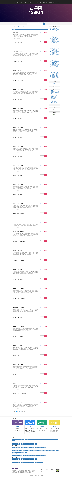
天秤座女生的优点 (16, 355)
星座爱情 (50, 2)
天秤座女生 (25, 26)
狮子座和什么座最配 (56, 41)
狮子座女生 (55, 40)
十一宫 (39, 455)
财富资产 (41, 439)
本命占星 (14, 2)
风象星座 (17, 452)
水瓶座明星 (51, 61)
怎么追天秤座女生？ (53, 98)
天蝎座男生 (52, 50)
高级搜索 (40, 22)
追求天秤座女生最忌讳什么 (18, 307)
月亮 (15, 447)
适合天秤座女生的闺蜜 (17, 51)
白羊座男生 (53, 28)
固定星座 (45, 450)
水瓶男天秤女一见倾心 (17, 32)
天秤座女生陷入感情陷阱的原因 (19, 298)
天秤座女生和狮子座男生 (18, 156)
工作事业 (48, 439)
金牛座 (50, 30)
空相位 (42, 447)
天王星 (28, 447)
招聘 (41, 471)
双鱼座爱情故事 (53, 65)
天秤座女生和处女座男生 (18, 175)
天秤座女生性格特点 (17, 222)
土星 (25, 447)
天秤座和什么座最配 (56, 48)
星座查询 (40, 2)
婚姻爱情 (45, 439)
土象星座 (14, 452)
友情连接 (14, 440)
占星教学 (37, 2)
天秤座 (29, 450)
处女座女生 (55, 43)
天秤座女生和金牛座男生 (18, 108)
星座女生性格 (56, 66)
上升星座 (23, 452)
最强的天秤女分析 (53, 90)
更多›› (45, 447)
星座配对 (44, 2)
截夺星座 (51, 450)
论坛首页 (17, 439)
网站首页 (14, 439)
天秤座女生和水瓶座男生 (18, 165)
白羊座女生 (57, 28)
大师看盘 (54, 81)
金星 (19, 447)
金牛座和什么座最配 (56, 31)
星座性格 (56, 65)
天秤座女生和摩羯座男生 (18, 146)
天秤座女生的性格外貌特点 (18, 89)
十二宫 (42, 455)
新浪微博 (47, 469)
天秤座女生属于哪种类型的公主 (55, 92)
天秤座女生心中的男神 (17, 317)
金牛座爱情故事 (53, 32)
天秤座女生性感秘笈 (17, 374)
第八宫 (31, 455)
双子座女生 (53, 75)
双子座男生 (57, 75)
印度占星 (26, 2)
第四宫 (21, 455)
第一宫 (13, 455)
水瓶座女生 (55, 60)
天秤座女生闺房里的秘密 (18, 279)
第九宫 (34, 455)
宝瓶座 (39, 450)
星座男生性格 (52, 66)
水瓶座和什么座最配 (56, 61)
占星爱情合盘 (22, 2)
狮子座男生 (52, 40)
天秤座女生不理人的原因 (18, 364)
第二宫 (16, 455)
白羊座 (50, 28)
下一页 (19, 411)
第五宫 (24, 455)
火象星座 (54, 450)
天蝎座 (56, 49)
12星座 (47, 2)
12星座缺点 (52, 72)
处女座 (56, 42)
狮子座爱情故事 (53, 42)
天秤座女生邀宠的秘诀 (17, 345)
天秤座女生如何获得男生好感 (19, 231)
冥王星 (33, 447)
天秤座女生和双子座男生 (18, 118)
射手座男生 (52, 53)
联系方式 (20, 439)
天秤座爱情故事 (53, 49)
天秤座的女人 (52, 99)
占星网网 (18, 469)
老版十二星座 (56, 72)
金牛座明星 (51, 31)
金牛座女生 (57, 30)
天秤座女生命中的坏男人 (18, 80)
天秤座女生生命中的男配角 (18, 326)
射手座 (56, 52)
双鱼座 (56, 62)
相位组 (40, 447)
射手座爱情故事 (53, 55)
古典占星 (33, 2)
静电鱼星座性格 (56, 67)
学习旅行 (51, 439)
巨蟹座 (56, 36)
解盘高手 (57, 439)
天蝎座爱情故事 (53, 52)
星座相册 (29, 439)
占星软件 (29, 2)
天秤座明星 (51, 48)
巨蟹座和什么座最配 (56, 38)
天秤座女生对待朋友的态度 (18, 383)
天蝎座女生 (55, 50)
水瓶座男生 (52, 60)
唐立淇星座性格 (52, 67)
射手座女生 (55, 53)
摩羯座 (56, 55)
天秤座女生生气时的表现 (18, 336)
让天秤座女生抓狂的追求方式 (19, 402)
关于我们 (42, 469)
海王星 (30, 447)
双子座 (56, 32)
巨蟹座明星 (51, 38)
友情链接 (42, 470)
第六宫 (26, 455)
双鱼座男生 (52, 63)
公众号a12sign (35, 22)
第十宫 (36, 455)
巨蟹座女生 (55, 37)
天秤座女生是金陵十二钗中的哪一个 (20, 393)
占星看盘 (58, 2)
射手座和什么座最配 (56, 54)
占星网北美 (52, 469)
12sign (38, 475)
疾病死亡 (54, 439)
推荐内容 (14, 29)
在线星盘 (38, 439)
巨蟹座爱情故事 (53, 39)
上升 (35, 447)
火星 (21, 447)
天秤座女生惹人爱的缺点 (18, 269)
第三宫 (18, 455)
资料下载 (54, 2)
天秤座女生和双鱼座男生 (18, 184)
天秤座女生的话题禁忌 (17, 70)
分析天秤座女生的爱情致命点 (19, 260)
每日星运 (35, 439)
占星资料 (54, 426)
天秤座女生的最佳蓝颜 (17, 250)
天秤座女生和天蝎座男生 (18, 203)
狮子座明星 (51, 41)
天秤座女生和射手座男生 (18, 127)
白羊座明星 (51, 29)
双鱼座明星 (51, 64)
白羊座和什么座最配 (56, 29)
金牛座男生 (53, 30)
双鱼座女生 (55, 63)
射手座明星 (51, 54)
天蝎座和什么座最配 (56, 51)
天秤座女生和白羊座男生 (18, 99)
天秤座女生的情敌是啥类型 (18, 288)
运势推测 (17, 2)
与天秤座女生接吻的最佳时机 (19, 241)
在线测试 (32, 439)
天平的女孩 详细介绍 (53, 101)
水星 (17, 447)
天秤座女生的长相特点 (17, 42)
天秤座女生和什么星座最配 (18, 213)
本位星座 (48, 450)
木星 (23, 447)
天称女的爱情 (52, 93)
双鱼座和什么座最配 (56, 64)
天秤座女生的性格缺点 (17, 194)
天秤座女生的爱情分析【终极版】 (55, 91)
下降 (37, 462)
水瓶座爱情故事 (53, 62)
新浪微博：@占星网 (46, 22)
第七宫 (29, 455)
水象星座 (57, 450)
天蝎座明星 (51, 51)
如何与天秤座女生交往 (17, 61)
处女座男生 (52, 43)
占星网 (13, 0)
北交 (39, 462)
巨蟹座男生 (52, 37)
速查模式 (26, 439)
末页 (21, 411)
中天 (37, 447)
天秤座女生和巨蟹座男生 (18, 137)
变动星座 (20, 452)
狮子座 (56, 39)
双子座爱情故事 (53, 36)
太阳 (13, 447)
